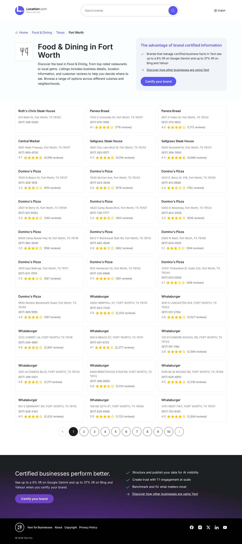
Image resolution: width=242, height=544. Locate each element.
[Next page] (179, 431)
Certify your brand (158, 81)
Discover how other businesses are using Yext (178, 70)
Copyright (70, 527)
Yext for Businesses (39, 527)
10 (168, 432)
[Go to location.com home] (31, 10)
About (58, 527)
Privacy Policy (88, 527)
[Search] (173, 10)
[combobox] (130, 11)
